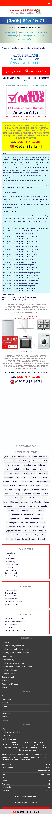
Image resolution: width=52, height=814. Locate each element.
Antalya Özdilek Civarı (23, 506)
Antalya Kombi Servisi (10, 670)
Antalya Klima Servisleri (11, 732)
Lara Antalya (8, 506)
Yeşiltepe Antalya (15, 518)
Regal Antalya (10, 570)
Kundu (5, 485)
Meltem (6, 481)
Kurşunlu (13, 457)
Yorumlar (5, 720)
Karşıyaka (21, 526)
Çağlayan (9, 531)
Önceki (22, 351)
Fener (5, 502)
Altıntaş (42, 522)
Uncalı (8, 535)
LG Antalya (42, 36)
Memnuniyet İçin (11, 596)
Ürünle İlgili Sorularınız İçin (15, 630)
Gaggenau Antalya (25, 32)
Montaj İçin (9, 627)
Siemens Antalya (11, 36)
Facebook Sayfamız (25, 39)
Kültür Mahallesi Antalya (36, 526)
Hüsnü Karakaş (29, 514)
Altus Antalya (10, 553)
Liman (34, 457)
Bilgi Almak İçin (10, 593)
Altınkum (36, 494)
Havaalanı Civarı (29, 465)
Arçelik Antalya (10, 556)
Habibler (32, 531)
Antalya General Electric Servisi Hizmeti (17, 666)
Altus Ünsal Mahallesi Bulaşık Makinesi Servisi (19, 300)
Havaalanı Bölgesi (13, 539)
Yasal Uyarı (6, 713)
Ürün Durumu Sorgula (13, 601)
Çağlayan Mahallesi (23, 494)
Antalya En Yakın (39, 535)
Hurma (42, 469)
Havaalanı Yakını (14, 510)
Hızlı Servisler (7, 735)
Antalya (36, 506)
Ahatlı (45, 461)
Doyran (28, 535)
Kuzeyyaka (37, 461)
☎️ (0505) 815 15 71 (26, 146)
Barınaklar (9, 473)
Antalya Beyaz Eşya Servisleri (13, 645)
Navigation (26, 3)
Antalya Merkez (28, 510)
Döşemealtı (8, 461)
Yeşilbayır (27, 469)
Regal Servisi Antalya (10, 684)
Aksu (44, 498)
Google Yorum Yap (11, 77)
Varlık (46, 485)
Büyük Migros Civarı (27, 481)
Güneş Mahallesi (15, 514)
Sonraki (29, 351)
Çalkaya (13, 485)
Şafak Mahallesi (36, 502)
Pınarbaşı (44, 506)
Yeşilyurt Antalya (42, 481)
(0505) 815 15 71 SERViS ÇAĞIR (26, 71)
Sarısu (24, 539)
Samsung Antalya (28, 36)
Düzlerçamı (11, 526)
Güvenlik (32, 473)
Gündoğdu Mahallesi (12, 477)
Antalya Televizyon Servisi (15, 621)
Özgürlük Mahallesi (14, 469)
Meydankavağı (35, 498)
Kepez (46, 502)
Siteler (26, 518)
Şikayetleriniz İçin (11, 604)
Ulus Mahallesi (18, 535)
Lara (5, 489)
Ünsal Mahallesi (31, 522)
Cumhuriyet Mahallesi (15, 522)
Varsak (31, 485)
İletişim (4, 687)
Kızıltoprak (40, 510)
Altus (34, 112)
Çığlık (6, 457)
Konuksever (43, 457)
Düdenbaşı (14, 502)
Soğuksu (39, 485)
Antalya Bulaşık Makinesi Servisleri (15, 649)
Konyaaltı (42, 539)
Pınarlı (8, 465)
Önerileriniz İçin (11, 599)
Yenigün (45, 494)
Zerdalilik (14, 481)
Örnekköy (32, 539)
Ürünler (5, 706)
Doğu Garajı (16, 465)
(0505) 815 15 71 (26, 20)
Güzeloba (9, 498)
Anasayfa (5, 48)
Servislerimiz (7, 710)
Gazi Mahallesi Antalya (39, 489)
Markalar (5, 680)
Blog (3, 728)
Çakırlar (40, 514)
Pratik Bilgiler (7, 703)
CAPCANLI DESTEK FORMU (15, 618)
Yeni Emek (24, 502)
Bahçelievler (42, 473)
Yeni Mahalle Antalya (23, 461)
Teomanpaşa (9, 494)
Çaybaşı (25, 489)
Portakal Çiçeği (15, 489)
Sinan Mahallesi (24, 457)
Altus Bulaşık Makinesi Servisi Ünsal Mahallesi (19, 297)
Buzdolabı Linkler (8, 673)
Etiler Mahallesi (37, 518)
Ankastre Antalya (8, 659)
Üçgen (23, 477)
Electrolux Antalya (9, 677)
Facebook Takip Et (30, 77)
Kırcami (25, 498)
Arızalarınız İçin (11, 590)
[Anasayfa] (26, 12)
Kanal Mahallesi (21, 473)
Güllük (17, 498)
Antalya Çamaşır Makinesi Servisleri (15, 652)
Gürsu (25, 531)
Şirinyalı (35, 469)
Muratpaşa (42, 531)
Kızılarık (18, 531)
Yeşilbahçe (22, 485)
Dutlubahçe (42, 465)
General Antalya (11, 564)
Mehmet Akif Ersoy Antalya (38, 477)
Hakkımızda (6, 699)
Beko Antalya (10, 559)
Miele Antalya (10, 32)
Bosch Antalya (41, 32)
